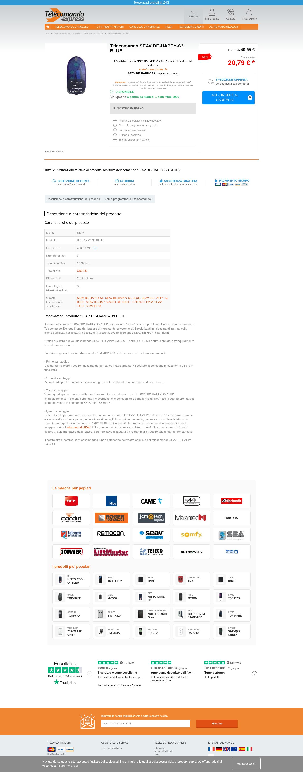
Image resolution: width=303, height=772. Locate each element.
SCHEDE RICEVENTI (191, 26)
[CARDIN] (71, 518)
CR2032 (82, 270)
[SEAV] (151, 535)
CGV (157, 754)
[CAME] (151, 501)
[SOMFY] (191, 535)
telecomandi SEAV (78, 427)
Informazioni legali (163, 751)
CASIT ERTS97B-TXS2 (137, 302)
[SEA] (232, 535)
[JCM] (151, 518)
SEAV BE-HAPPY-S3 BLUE (103, 302)
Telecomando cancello (71, 26)
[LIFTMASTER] (111, 551)
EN (234, 749)
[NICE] (111, 501)
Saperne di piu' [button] (68, 765)
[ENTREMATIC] (191, 551)
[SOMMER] (71, 551)
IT (249, 749)
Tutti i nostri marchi (109, 26)
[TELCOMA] (71, 535)
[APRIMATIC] (232, 501)
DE (219, 749)
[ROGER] (111, 518)
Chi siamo (159, 748)
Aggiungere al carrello (225, 97)
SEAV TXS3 (93, 306)
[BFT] (71, 501)
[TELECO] (151, 551)
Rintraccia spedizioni (111, 748)
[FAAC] (191, 501)
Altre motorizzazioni (223, 26)
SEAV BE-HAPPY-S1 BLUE (122, 297)
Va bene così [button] (246, 763)
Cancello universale (144, 26)
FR (211, 749)
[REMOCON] (111, 535)
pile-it (169, 26)
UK (226, 749)
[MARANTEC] (191, 518)
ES (242, 749)
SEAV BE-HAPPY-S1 (90, 297)
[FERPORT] (232, 551)
